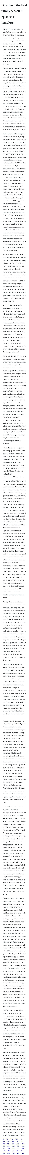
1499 (23, 1146)
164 (18, 1146)
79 (21, 1139)
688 (8, 1143)
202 (4, 1153)
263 (18, 1153)
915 (23, 1143)
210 (12, 1139)
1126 (4, 1148)
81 (18, 1148)
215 (23, 1153)
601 (9, 1148)
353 (14, 1153)
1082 (14, 1148)
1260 (18, 1143)
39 (17, 1141)
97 (17, 1151)
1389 (16, 1139)
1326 (8, 1153)
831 (22, 1141)
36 (7, 1139)
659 (13, 1143)
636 (4, 1146)
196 (8, 1146)
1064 (13, 1146)
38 (3, 1139)
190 (4, 1141)
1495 (4, 1151)
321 (22, 1151)
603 (4, 1143)
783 (9, 1151)
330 (8, 1141)
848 (13, 1141)
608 (23, 1148)
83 (13, 1151)
